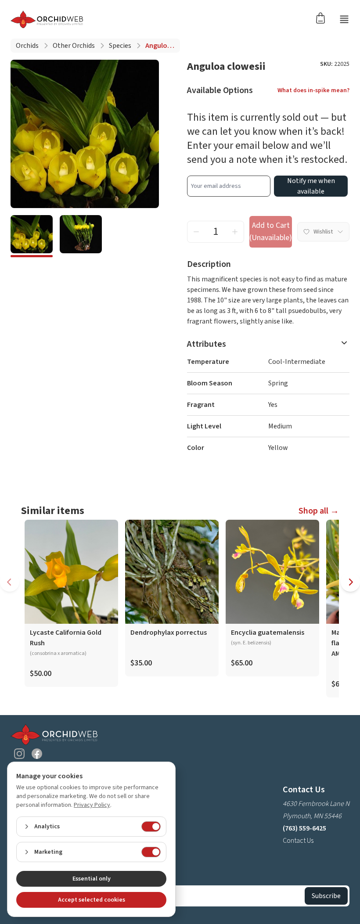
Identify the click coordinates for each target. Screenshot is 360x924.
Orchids (27, 45)
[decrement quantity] (196, 232)
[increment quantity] (235, 232)
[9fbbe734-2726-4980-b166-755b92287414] (32, 236)
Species (120, 45)
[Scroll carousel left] (9, 582)
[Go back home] (47, 19)
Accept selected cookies (91, 899)
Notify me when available (311, 186)
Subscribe (326, 896)
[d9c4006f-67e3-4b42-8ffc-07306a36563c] (81, 236)
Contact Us (298, 840)
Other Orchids (74, 45)
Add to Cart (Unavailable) (270, 231)
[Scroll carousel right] (350, 582)
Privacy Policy (92, 805)
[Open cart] (323, 17)
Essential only (91, 878)
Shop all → (319, 511)
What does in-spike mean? (313, 90)
